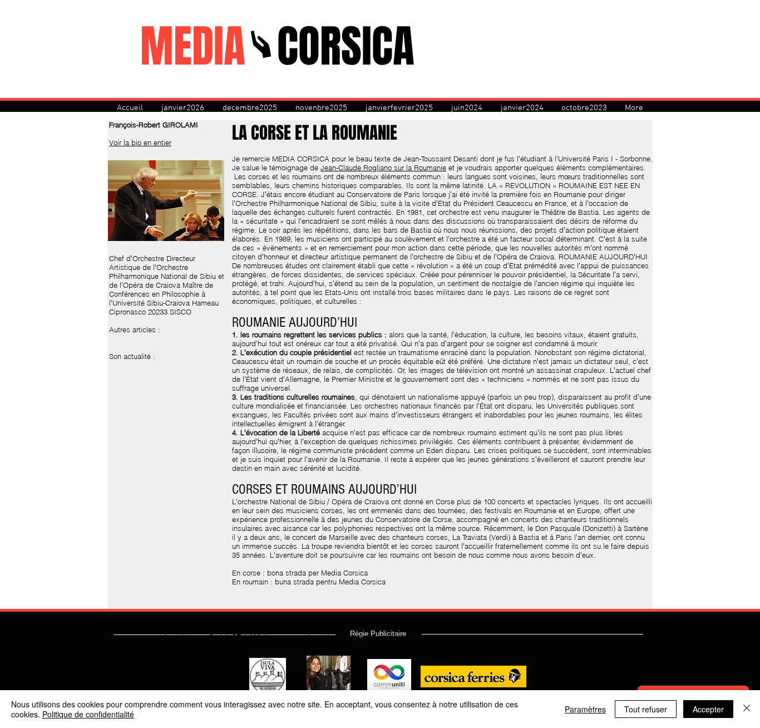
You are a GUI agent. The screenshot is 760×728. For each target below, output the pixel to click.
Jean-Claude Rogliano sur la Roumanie (383, 167)
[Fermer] (746, 709)
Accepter (708, 709)
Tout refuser (645, 709)
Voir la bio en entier (140, 142)
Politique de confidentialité (88, 714)
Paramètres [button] (585, 709)
